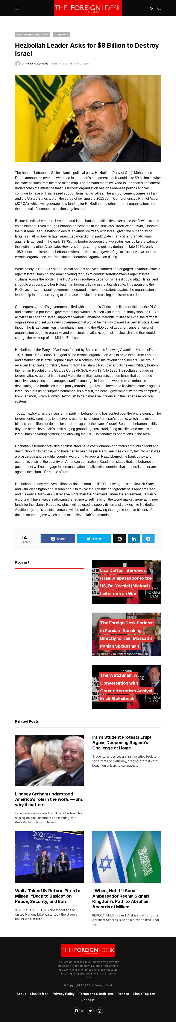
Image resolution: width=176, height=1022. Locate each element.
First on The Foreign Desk (32, 34)
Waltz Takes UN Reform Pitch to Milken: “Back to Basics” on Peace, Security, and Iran (47, 896)
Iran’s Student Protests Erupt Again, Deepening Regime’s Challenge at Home (122, 743)
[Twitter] (90, 1011)
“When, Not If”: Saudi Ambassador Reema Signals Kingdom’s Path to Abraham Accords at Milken (121, 898)
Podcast (88, 1000)
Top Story (61, 34)
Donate (123, 994)
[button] (17, 8)
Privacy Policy (63, 994)
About (21, 994)
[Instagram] (99, 1011)
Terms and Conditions (96, 994)
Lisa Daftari (39, 994)
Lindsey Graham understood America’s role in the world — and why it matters (49, 799)
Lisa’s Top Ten (144, 994)
